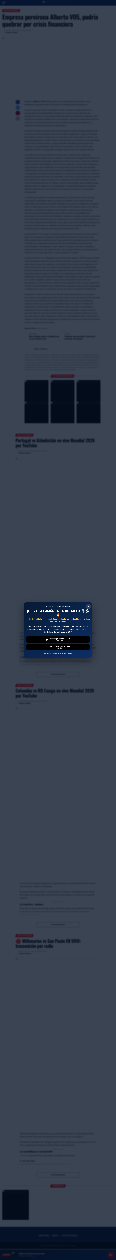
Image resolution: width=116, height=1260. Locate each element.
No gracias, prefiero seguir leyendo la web (58, 653)
